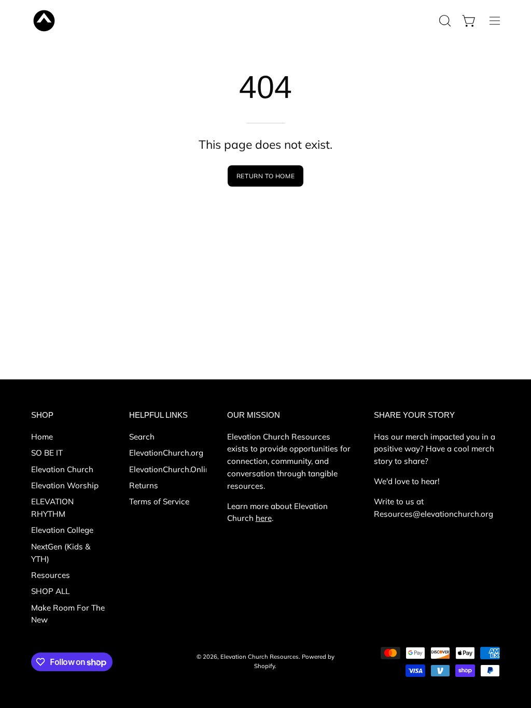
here (264, 518)
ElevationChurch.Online (171, 469)
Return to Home (265, 176)
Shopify (264, 666)
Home (42, 437)
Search (142, 437)
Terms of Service (159, 501)
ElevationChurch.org (166, 453)
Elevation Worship (65, 485)
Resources (50, 575)
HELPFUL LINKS (158, 414)
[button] (444, 20)
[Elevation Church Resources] (44, 21)
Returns (143, 485)
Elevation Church (62, 469)
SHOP (42, 414)
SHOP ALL (50, 591)
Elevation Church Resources (259, 656)
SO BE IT (47, 453)
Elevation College (62, 530)
